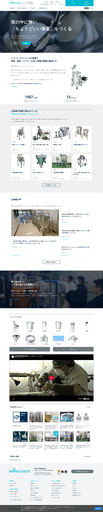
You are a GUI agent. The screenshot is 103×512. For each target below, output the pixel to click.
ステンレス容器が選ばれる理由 (15, 499)
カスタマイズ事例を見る (30, 349)
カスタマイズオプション (14, 496)
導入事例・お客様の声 (14, 491)
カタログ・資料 (72, 3)
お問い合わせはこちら (83, 471)
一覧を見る (88, 406)
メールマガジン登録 (56, 497)
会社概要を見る (14, 86)
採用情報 (57, 2)
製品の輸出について (77, 492)
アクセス (74, 488)
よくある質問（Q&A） (56, 483)
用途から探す (12, 485)
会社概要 (74, 483)
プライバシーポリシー (33, 510)
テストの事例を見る (15, 299)
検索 (86, 8)
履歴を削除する (88, 456)
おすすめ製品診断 (34, 492)
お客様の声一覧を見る (51, 262)
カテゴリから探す (13, 483)
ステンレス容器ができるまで (36, 497)
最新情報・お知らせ (77, 495)
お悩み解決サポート (43, 8)
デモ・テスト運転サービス (57, 488)
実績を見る (16, 43)
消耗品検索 (32, 495)
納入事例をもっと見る (51, 185)
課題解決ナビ (33, 483)
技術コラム (32, 490)
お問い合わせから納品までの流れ (58, 485)
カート (62, 4)
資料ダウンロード (55, 495)
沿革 (73, 485)
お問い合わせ (73, 349)
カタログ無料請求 (55, 490)
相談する (26, 43)
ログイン (55, 4)
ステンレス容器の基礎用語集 (36, 499)
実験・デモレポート (34, 485)
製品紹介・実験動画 (34, 488)
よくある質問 (45, 2)
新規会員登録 (45, 4)
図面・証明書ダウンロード (57, 492)
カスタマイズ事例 (13, 494)
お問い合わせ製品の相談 (86, 4)
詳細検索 (92, 8)
